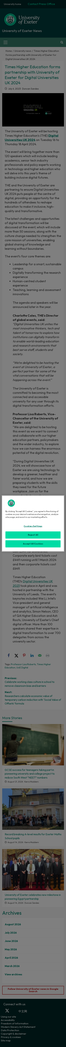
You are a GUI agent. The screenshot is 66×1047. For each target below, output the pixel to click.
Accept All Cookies (33, 544)
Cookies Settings (33, 526)
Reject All (33, 535)
